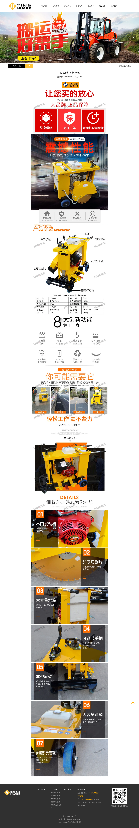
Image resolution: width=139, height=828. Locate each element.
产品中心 (54, 790)
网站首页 (44, 6)
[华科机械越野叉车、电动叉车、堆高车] (19, 792)
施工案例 (67, 790)
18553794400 (87, 799)
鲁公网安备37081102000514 (70, 819)
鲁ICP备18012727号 (69, 816)
